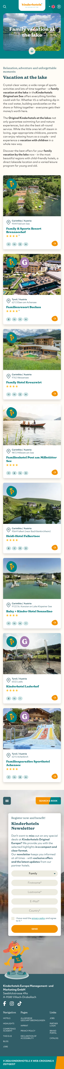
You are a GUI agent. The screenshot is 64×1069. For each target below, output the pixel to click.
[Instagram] (12, 1003)
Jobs (5, 1046)
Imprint (24, 1025)
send (35, 929)
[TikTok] (20, 1003)
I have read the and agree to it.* (36, 919)
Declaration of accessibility (29, 1037)
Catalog (54, 1038)
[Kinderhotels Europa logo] (32, 5)
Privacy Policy (28, 1031)
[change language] (52, 6)
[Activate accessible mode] (59, 6)
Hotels (6, 1018)
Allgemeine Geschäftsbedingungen (33, 1019)
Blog (5, 1041)
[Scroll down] (32, 50)
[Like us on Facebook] (4, 1003)
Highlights (8, 1023)
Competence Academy (9, 1030)
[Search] (8, 6)
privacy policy (38, 918)
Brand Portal (53, 1032)
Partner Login (54, 1024)
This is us (7, 1036)
